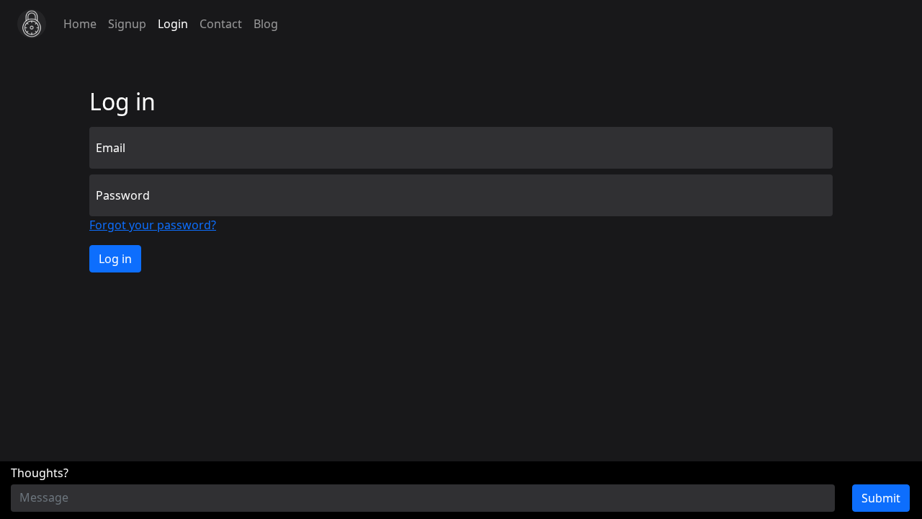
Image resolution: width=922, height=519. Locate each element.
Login (173, 24)
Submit (880, 498)
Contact (221, 24)
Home (80, 24)
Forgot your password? (152, 225)
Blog (266, 24)
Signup (127, 24)
